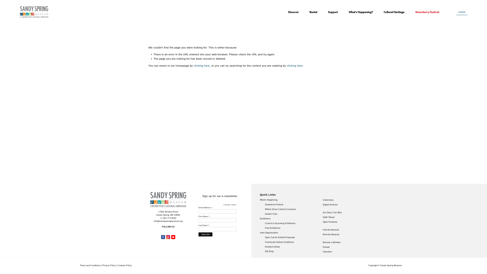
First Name (204, 216)
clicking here (202, 65)
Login (462, 12)
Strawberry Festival (427, 12)
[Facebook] (163, 237)
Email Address (205, 207)
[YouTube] (173, 237)
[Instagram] (168, 237)
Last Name (203, 225)
